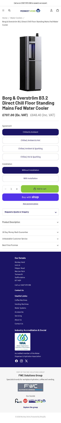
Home (4, 18)
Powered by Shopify (38, 417)
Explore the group (30, 407)
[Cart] (57, 10)
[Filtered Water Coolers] (18, 401)
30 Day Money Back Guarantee (15, 232)
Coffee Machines (21, 300)
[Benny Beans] (25, 401)
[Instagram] (21, 361)
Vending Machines (22, 304)
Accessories (19, 312)
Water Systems (20, 308)
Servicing (18, 316)
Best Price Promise (10, 245)
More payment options (30, 204)
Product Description (11, 222)
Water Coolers (16, 18)
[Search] (9, 10)
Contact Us (19, 290)
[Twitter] (26, 361)
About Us (18, 320)
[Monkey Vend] (37, 401)
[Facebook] (16, 361)
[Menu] (3, 10)
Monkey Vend (25, 417)
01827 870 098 (26, 285)
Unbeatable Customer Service (14, 238)
